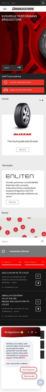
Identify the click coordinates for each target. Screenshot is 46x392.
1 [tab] (40, 100)
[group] (23, 42)
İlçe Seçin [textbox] (31, 262)
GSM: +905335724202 (21, 316)
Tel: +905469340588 (8, 287)
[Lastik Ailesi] (22, 133)
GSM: (16, 287)
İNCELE (22, 149)
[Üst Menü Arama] (43, 3)
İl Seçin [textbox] (6, 262)
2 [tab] (42, 100)
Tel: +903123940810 (8, 316)
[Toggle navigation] (5, 9)
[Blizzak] (22, 115)
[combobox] (11, 262)
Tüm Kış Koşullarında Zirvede (22, 141)
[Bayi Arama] (42, 241)
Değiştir (13, 3)
